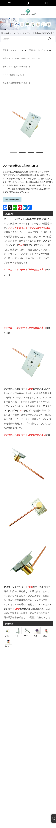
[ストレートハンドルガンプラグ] (18, 630)
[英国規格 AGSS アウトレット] (37, 630)
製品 (7, 33)
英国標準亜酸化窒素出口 (8, 646)
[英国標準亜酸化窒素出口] (8, 641)
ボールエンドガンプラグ (27, 635)
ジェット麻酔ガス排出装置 (8, 635)
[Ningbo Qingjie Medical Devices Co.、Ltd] (28, 12)
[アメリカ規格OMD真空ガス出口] (26, 124)
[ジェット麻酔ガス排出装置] (8, 630)
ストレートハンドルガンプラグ (18, 635)
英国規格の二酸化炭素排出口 (46, 635)
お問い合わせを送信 (12, 199)
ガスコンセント (18, 33)
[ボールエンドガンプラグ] (27, 630)
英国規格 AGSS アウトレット (37, 635)
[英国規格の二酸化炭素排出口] (46, 630)
